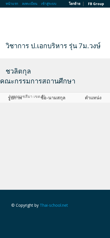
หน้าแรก (12, 3)
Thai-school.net (54, 205)
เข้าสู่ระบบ (48, 3)
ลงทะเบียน (29, 3)
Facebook (12, 217)
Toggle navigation (11, 21)
